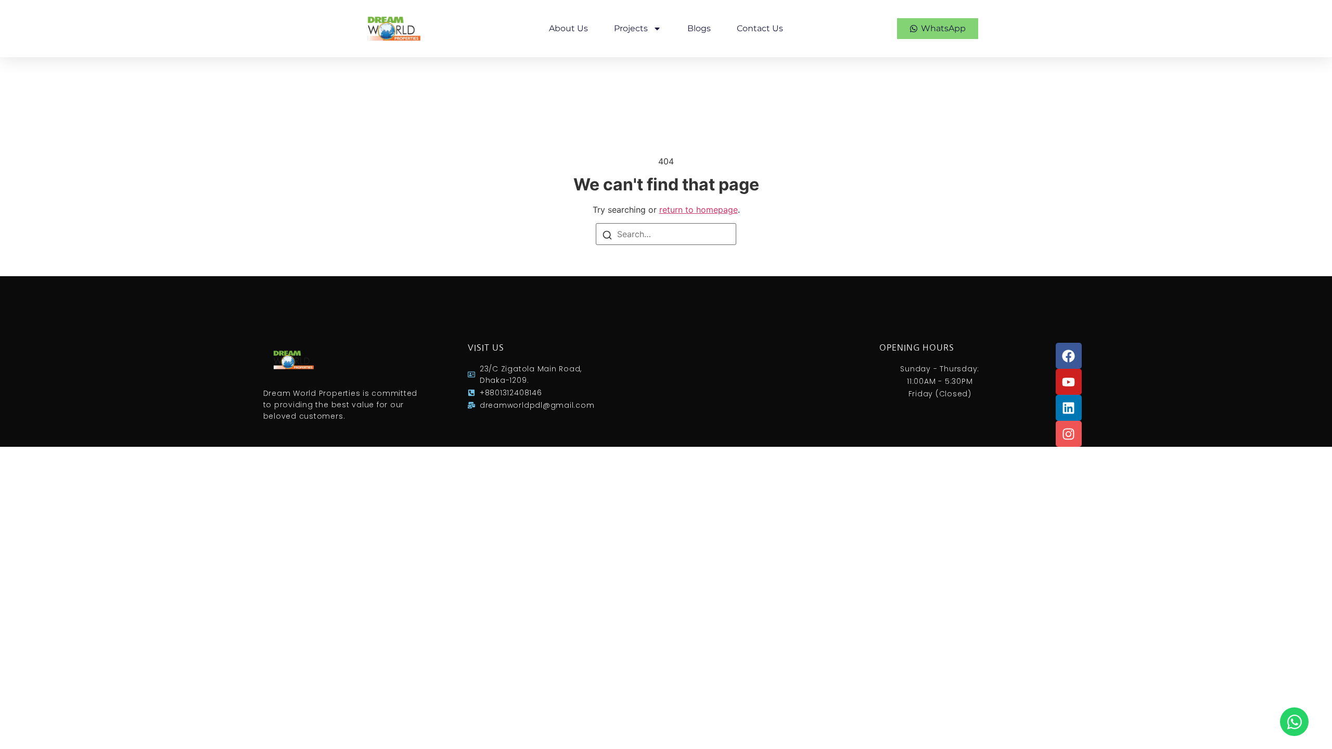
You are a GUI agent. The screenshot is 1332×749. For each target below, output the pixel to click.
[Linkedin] (1069, 408)
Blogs (699, 28)
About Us (568, 28)
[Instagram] (1069, 434)
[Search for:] (666, 234)
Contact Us (760, 28)
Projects (631, 28)
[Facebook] (1069, 356)
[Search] (607, 234)
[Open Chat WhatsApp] (1294, 721)
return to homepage (698, 209)
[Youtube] (1069, 382)
